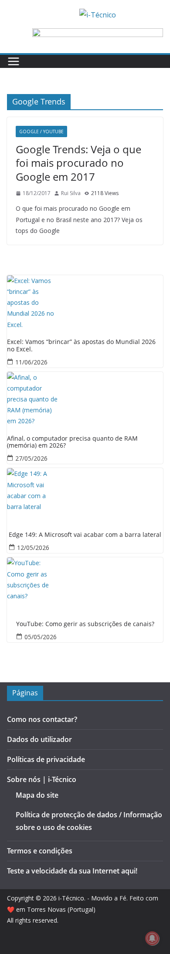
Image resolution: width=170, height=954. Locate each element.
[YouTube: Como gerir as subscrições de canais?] (85, 583)
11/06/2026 (31, 362)
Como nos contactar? (42, 719)
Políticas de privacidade (46, 759)
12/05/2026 (33, 547)
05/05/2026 (40, 637)
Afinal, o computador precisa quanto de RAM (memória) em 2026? (72, 442)
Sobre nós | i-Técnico (41, 779)
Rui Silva (71, 193)
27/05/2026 (31, 458)
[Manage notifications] (152, 938)
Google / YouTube (41, 131)
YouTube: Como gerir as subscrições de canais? (85, 624)
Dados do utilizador (39, 739)
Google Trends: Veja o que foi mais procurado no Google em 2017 (78, 162)
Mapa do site (37, 795)
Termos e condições (39, 851)
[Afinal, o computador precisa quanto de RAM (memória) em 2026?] (85, 398)
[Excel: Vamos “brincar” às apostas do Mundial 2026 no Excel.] (85, 301)
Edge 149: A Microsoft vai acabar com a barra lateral (85, 535)
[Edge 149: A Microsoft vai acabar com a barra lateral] (85, 494)
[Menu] (13, 61)
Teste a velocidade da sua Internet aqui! (72, 871)
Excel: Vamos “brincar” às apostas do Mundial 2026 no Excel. (81, 345)
